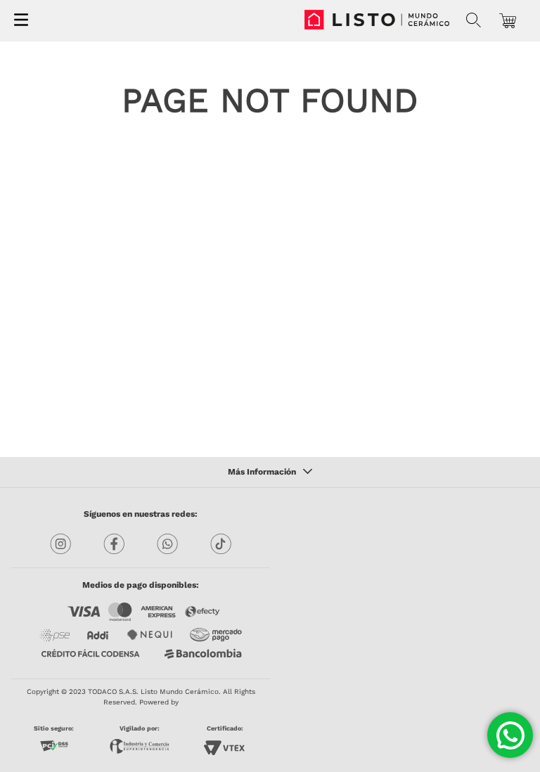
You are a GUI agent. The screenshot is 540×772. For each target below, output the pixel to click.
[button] (473, 20)
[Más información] (270, 472)
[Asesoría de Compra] (510, 735)
